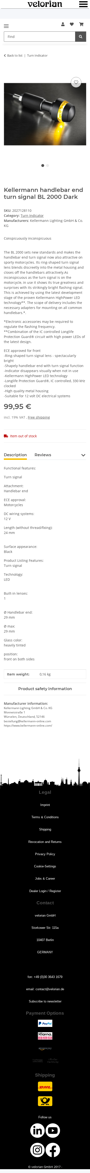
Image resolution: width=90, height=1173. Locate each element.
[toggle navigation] (6, 24)
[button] (63, 24)
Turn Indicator (32, 215)
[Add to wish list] (76, 82)
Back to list (15, 55)
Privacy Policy (45, 854)
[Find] (80, 36)
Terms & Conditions (45, 817)
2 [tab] (47, 165)
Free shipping (39, 417)
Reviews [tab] (43, 455)
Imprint (45, 805)
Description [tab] (15, 455)
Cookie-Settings (45, 866)
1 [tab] (42, 165)
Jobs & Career (45, 878)
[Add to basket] (8, 70)
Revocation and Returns (45, 842)
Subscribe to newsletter (45, 1001)
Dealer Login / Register (45, 891)
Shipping (45, 829)
